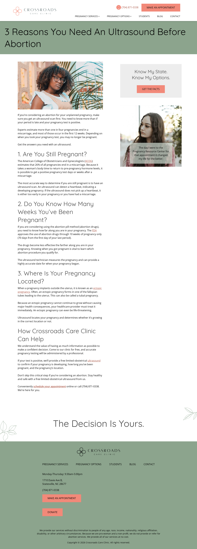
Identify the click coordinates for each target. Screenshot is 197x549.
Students (144, 16)
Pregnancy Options (118, 16)
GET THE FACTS (151, 89)
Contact (175, 16)
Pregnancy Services (86, 16)
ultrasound (94, 360)
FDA (94, 230)
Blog (160, 16)
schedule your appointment (49, 386)
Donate (52, 512)
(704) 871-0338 (130, 7)
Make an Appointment (161, 7)
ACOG (88, 161)
